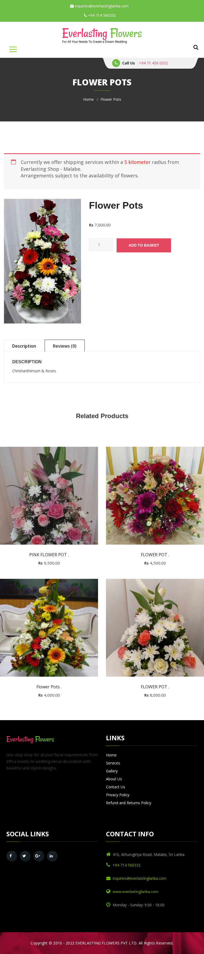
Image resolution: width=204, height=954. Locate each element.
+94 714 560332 (101, 15)
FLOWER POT (155, 555)
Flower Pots (49, 687)
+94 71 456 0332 (153, 62)
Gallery (112, 770)
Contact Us (115, 786)
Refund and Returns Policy (128, 802)
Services (113, 762)
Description (24, 346)
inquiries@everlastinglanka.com (101, 5)
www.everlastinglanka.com (135, 891)
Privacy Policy (117, 794)
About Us (114, 778)
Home (88, 99)
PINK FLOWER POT (49, 555)
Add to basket (144, 245)
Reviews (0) (64, 346)
